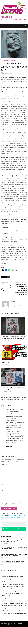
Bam (9, 625)
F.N (8, 277)
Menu (4, 26)
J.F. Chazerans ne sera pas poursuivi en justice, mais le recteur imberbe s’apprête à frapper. (13, 337)
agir (2, 60)
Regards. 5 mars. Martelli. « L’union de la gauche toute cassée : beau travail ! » (14, 579)
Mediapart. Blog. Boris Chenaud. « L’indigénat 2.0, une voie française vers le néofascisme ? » (14, 554)
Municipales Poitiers (9, 60)
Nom (2, 484)
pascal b (7, 73)
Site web (3, 496)
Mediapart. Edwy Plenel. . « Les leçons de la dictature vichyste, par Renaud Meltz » (14, 540)
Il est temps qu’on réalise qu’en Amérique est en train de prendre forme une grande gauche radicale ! (14, 561)
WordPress (3, 625)
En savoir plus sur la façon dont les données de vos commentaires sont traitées (13, 517)
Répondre (9, 446)
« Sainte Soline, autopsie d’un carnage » (15, 613)
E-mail (3, 490)
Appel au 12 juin (5, 362)
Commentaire (5, 464)
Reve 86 (7, 17)
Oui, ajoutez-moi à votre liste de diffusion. (11, 504)
